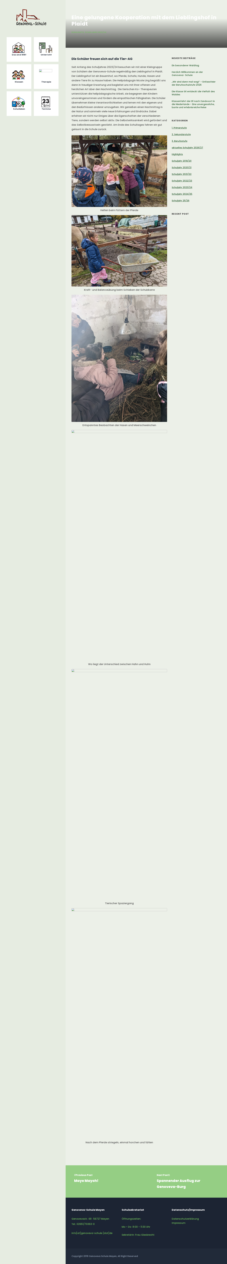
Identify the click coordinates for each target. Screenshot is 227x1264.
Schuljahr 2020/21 (181, 167)
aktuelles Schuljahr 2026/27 (187, 147)
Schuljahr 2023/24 (95, 32)
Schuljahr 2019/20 (181, 160)
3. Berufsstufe (179, 141)
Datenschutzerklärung (185, 1218)
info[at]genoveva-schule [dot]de (91, 1233)
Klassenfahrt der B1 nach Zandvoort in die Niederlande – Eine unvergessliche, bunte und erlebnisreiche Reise (193, 104)
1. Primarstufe (179, 127)
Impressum (178, 1223)
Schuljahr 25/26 (180, 200)
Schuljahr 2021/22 (181, 174)
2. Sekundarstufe (181, 134)
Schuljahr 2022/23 (182, 180)
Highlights (77, 32)
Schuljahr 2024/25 (182, 194)
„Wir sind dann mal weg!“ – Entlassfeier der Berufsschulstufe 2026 (194, 83)
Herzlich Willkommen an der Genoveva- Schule (187, 74)
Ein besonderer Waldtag (186, 65)
